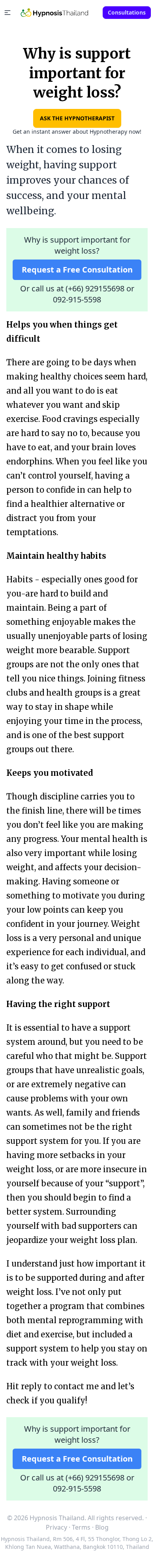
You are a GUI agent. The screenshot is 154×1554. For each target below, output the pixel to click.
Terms (81, 1527)
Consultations (127, 12)
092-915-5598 (77, 299)
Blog (102, 1527)
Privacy (56, 1527)
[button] (7, 12)
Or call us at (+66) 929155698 (72, 288)
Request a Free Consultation (77, 269)
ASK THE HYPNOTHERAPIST (77, 118)
